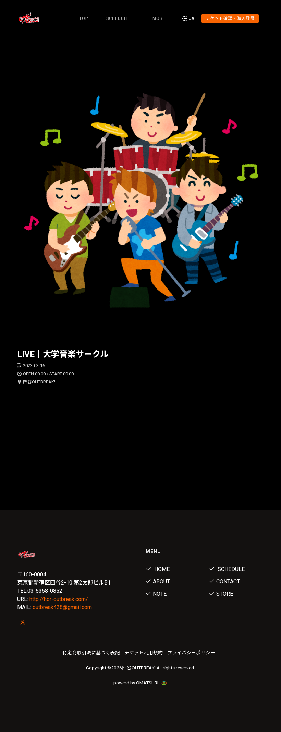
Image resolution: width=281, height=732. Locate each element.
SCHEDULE (117, 18)
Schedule (230, 569)
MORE (159, 18)
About (161, 581)
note (160, 594)
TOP (83, 18)
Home (161, 569)
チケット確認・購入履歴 (230, 18)
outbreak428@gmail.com (62, 607)
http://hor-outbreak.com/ (58, 599)
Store (224, 594)
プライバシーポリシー (191, 652)
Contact (228, 581)
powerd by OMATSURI (136, 682)
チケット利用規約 (143, 652)
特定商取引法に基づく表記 (91, 652)
